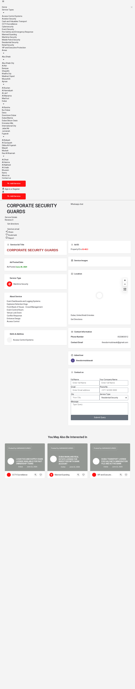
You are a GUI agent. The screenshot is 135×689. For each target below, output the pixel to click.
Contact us (6, 178)
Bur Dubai (6, 110)
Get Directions (76, 319)
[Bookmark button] (41, 475)
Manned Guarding (9, 34)
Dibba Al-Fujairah (9, 145)
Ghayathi (5, 71)
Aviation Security (9, 19)
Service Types (8, 10)
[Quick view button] (35, 475)
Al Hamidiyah (7, 90)
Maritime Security (9, 37)
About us (5, 175)
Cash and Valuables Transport (14, 21)
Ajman (5, 81)
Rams (4, 173)
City (72, 394)
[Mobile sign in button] (3, 192)
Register (16, 189)
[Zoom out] (125, 284)
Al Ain (4, 66)
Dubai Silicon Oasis (10, 121)
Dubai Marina (7, 118)
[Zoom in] (125, 280)
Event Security (8, 29)
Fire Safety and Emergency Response (17, 32)
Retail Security (8, 45)
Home (4, 7)
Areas (4, 50)
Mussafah (6, 79)
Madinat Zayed (8, 76)
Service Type (105, 394)
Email (73, 387)
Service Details (11, 217)
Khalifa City (6, 74)
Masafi (5, 148)
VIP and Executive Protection (14, 48)
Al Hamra (6, 162)
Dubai (4, 101)
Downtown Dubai (9, 115)
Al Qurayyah (7, 143)
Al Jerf (5, 93)
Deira (4, 113)
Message (74, 402)
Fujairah (5, 134)
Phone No (104, 387)
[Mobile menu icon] (67, 1)
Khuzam (5, 170)
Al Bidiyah (6, 140)
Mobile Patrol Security (11, 40)
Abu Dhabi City (8, 63)
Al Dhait (5, 160)
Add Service (15, 183)
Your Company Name (108, 379)
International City (9, 126)
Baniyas (5, 68)
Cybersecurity (7, 27)
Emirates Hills (7, 123)
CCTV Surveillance (9, 24)
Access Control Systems (12, 16)
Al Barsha (6, 107)
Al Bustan (6, 88)
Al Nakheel (6, 165)
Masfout (5, 98)
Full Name (75, 379)
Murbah (5, 151)
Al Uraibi (5, 167)
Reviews (9, 220)
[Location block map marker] (99, 295)
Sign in (8, 189)
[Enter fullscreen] (125, 289)
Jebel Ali (5, 128)
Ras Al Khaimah (8, 153)
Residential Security (10, 42)
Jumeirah (6, 131)
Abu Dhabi (6, 57)
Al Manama (7, 96)
